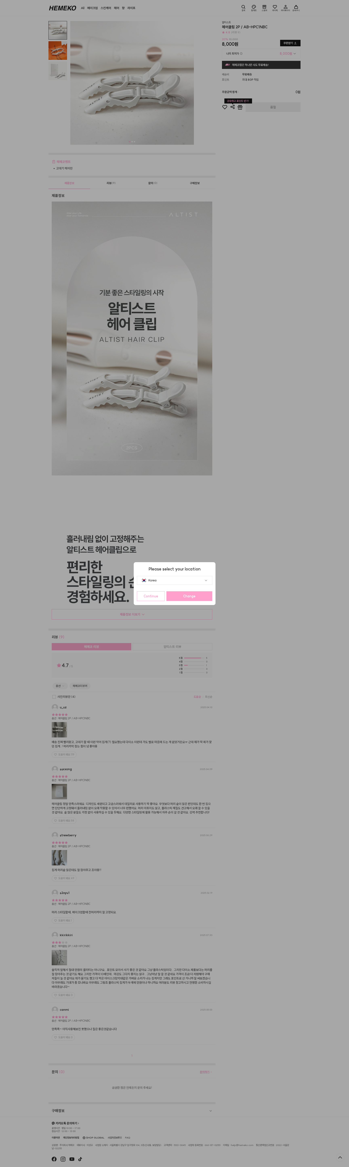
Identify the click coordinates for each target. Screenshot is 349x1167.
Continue (151, 596)
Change (189, 596)
